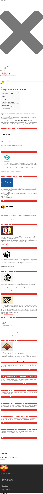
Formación (5, 87)
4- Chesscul (3, 96)
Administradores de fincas (5, 486)
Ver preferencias (8, 75)
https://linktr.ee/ (6, 244)
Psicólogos (3, 490)
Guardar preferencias (13, 75)
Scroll (0, 463)
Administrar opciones (4, 71)
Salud (4, 90)
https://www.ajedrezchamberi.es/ (8, 148)
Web (1, 450)
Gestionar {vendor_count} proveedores (6, 73)
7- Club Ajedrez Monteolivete (5, 98)
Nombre (2, 447)
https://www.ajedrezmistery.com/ (8, 314)
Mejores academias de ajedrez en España (13, 89)
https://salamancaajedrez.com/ (8, 359)
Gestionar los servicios (4, 72)
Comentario (2, 446)
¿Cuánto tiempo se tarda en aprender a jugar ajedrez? (8, 102)
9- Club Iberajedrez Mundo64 (5, 100)
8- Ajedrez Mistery (4, 99)
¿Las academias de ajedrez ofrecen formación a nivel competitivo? (9, 109)
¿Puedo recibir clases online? (5, 105)
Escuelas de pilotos (4, 485)
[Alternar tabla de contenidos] (18, 92)
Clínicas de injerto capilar (5, 488)
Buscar (8, 80)
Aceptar (1, 75)
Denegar (4, 75)
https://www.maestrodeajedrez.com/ (9, 197)
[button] (21, 32)
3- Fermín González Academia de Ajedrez (7, 95)
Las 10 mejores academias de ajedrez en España (7, 93)
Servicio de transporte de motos (6, 489)
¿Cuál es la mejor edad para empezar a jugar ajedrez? (8, 106)
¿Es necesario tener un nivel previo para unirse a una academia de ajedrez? (10, 103)
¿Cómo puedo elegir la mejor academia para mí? (7, 108)
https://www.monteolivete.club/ (8, 290)
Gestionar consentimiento (3, 493)
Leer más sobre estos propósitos (6, 74)
